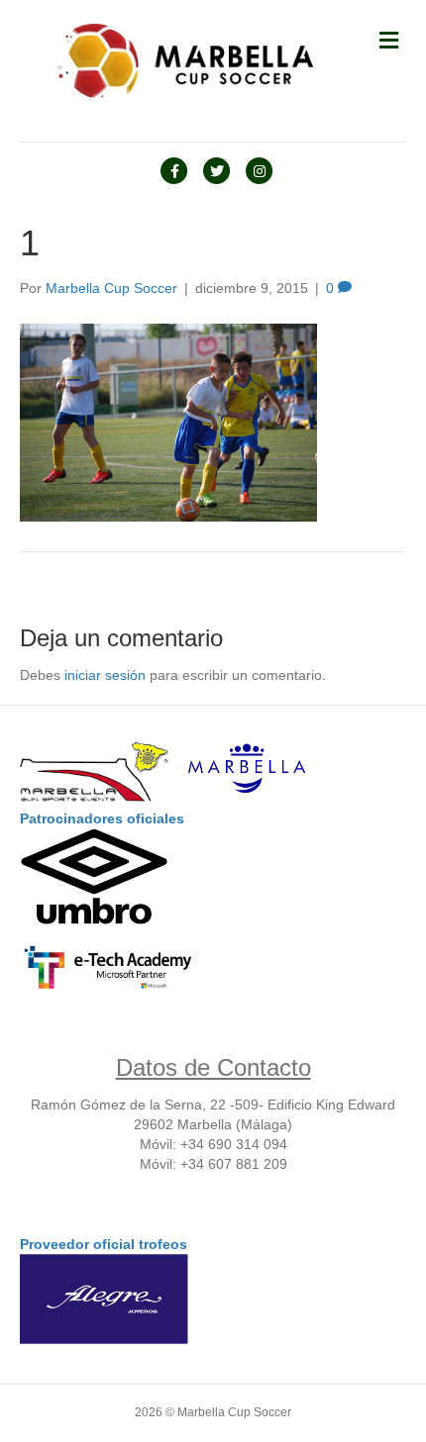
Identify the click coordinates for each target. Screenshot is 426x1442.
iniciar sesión (105, 675)
